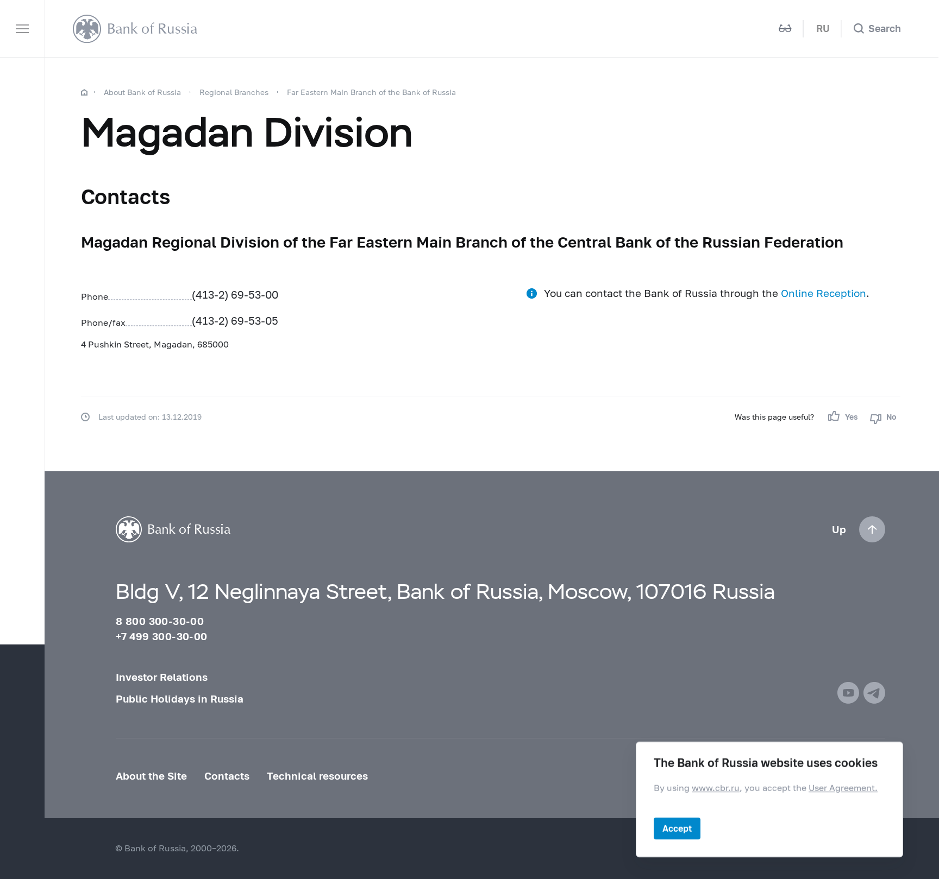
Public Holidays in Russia (179, 699)
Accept (677, 828)
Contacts (226, 776)
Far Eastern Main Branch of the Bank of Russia (371, 92)
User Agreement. (843, 787)
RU (823, 28)
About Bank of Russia (142, 92)
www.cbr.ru (716, 787)
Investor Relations (162, 677)
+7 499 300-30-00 (161, 636)
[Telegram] (874, 693)
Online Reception (823, 293)
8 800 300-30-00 (160, 621)
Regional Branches (233, 92)
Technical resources (317, 776)
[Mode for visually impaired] (785, 28)
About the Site (151, 776)
